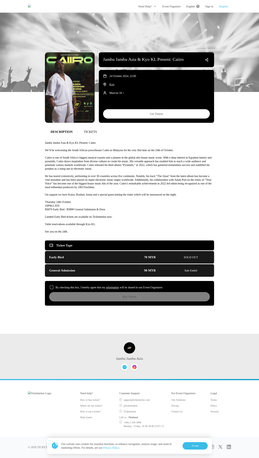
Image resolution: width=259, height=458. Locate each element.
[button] (147, 6)
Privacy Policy (111, 447)
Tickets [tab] (90, 132)
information (112, 287)
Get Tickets (156, 113)
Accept (195, 445)
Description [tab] (62, 132)
